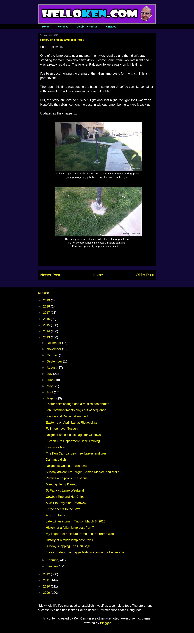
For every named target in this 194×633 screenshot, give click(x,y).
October (53, 355)
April (50, 392)
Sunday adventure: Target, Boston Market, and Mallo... (84, 472)
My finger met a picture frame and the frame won (80, 534)
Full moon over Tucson (62, 428)
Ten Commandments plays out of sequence (76, 410)
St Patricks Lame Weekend (65, 490)
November (54, 349)
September (55, 361)
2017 (47, 312)
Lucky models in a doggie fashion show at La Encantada (85, 552)
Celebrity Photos (87, 26)
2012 (47, 574)
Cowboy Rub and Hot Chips (65, 496)
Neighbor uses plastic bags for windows (73, 435)
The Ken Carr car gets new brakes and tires (76, 453)
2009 (47, 592)
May (50, 386)
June (50, 380)
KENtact (111, 26)
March (51, 398)
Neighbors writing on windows (66, 465)
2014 (47, 331)
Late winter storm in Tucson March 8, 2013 (75, 521)
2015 (47, 325)
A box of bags (55, 515)
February (53, 560)
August (52, 367)
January (53, 566)
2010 (47, 586)
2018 (47, 306)
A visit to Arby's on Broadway (66, 503)
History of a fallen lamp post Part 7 (70, 527)
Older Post (145, 275)
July (50, 373)
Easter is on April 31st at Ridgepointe (71, 422)
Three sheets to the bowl (63, 509)
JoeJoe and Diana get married (67, 416)
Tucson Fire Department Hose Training (73, 441)
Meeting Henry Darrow (61, 484)
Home (45, 26)
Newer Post (50, 275)
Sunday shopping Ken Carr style (68, 546)
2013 (47, 337)
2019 (47, 300)
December (54, 343)
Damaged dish (56, 459)
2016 (47, 319)
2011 (47, 580)
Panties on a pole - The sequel (67, 478)
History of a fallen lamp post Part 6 (70, 540)
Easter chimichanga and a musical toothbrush (77, 404)
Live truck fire (55, 447)
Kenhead (63, 26)
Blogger (105, 623)
